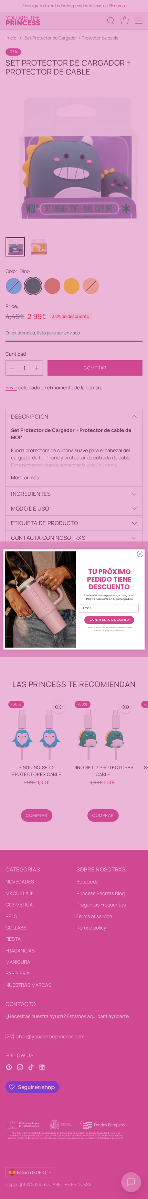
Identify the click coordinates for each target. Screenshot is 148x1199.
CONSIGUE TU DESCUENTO (109, 620)
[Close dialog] (140, 554)
